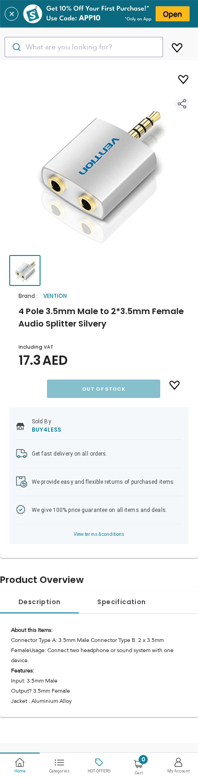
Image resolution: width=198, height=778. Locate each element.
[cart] (177, 46)
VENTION (55, 296)
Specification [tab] (121, 601)
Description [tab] (39, 601)
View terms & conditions (99, 534)
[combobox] (84, 47)
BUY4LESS (46, 430)
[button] (99, 166)
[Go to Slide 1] (25, 270)
